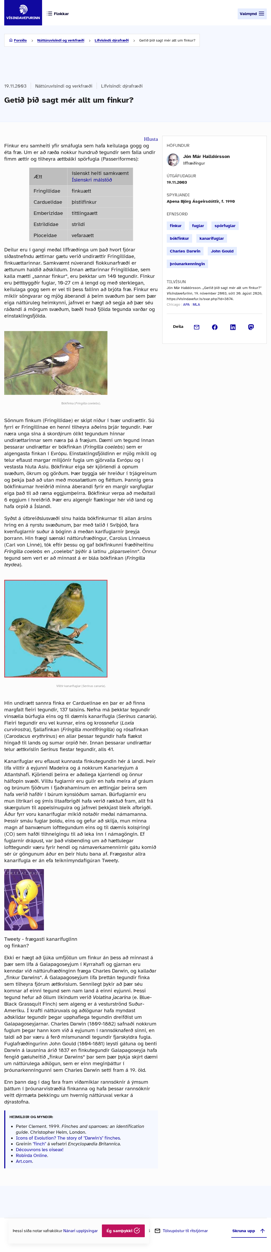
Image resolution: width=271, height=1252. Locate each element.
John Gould (222, 251)
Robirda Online (31, 1155)
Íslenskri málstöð (92, 180)
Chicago (173, 304)
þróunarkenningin (187, 263)
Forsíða (20, 40)
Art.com (24, 1161)
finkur (176, 225)
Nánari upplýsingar (80, 1230)
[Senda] (197, 326)
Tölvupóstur (185, 1230)
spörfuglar (225, 225)
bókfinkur (179, 238)
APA (186, 304)
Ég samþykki (120, 1230)
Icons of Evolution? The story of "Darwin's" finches (68, 1138)
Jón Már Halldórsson (206, 156)
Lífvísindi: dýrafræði (112, 40)
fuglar (198, 225)
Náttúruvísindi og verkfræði (60, 40)
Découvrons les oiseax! (40, 1149)
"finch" (39, 1144)
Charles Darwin (185, 251)
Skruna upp (243, 1230)
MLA (196, 304)
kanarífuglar (212, 238)
